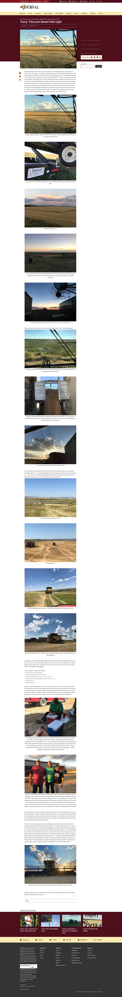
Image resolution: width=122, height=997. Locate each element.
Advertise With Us (91, 955)
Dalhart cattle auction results (88, 53)
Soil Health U (58, 953)
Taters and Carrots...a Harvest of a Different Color (69, 931)
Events (76, 13)
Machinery (84, 13)
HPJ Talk (46, 1)
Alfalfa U (58, 955)
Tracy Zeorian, (51, 19)
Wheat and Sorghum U (61, 965)
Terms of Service (80, 991)
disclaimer (24, 981)
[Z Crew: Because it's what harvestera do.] (50, 95)
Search (98, 67)
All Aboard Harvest (24, 1)
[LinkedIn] (20, 80)
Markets (93, 13)
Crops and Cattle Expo (36, 1)
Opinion (101, 13)
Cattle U (57, 950)
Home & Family (48, 13)
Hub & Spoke (26, 989)
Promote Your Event (92, 957)
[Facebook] (20, 73)
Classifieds (22, 13)
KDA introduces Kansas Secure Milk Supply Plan (91, 40)
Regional (68, 13)
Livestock (38, 13)
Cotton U (58, 957)
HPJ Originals (59, 13)
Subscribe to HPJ (75, 953)
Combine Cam (29, 663)
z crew (24, 25)
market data (31, 969)
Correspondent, (35, 19)
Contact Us (90, 953)
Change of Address (76, 957)
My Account (74, 955)
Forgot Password (75, 960)
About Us (90, 950)
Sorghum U (58, 960)
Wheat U (58, 962)
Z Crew (57, 19)
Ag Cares (42, 950)
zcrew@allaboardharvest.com (37, 894)
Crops (30, 13)
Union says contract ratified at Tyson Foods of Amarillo (91, 44)
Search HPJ (83, 64)
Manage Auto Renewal (77, 962)
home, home (58, 477)
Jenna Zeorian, (43, 19)
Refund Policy (99, 991)
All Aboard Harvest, (25, 19)
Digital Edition (75, 950)
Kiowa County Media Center (53, 661)
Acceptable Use (93, 991)
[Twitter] (20, 76)
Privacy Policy (86, 991)
